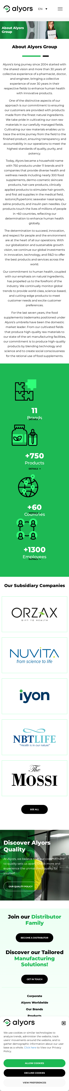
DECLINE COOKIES (34, 1073)
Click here (30, 1047)
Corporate (34, 996)
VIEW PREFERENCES (34, 1082)
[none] (42, 8)
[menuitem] (42, 8)
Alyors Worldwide (34, 1002)
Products (34, 1015)
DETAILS (34, 419)
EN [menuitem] (40, 8)
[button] (63, 1023)
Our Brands (34, 1009)
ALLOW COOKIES (34, 1063)
